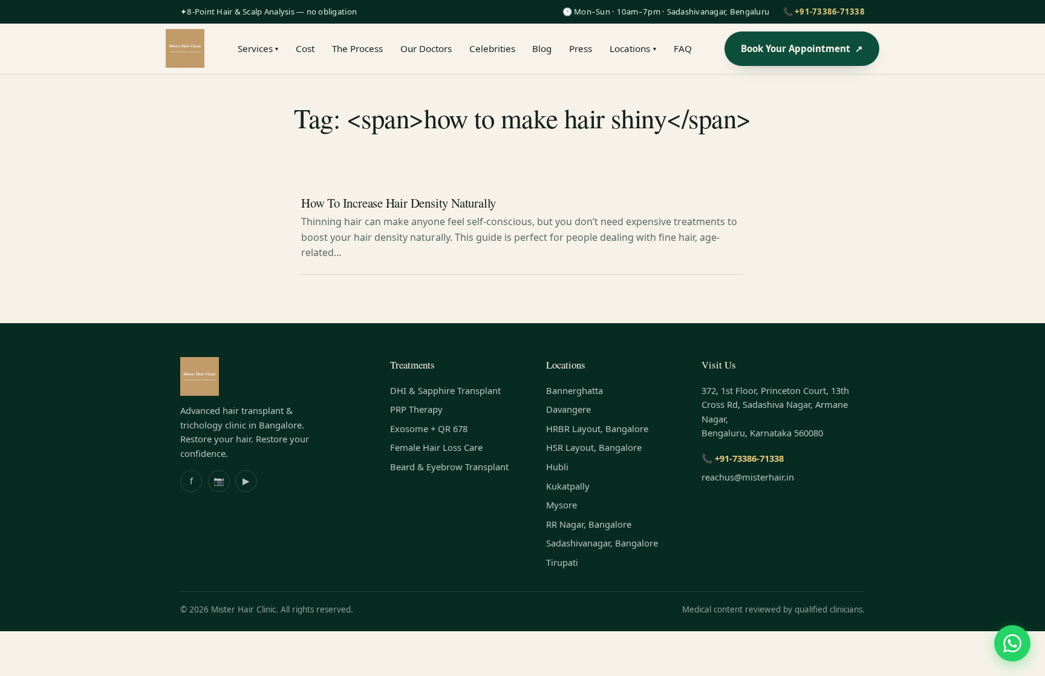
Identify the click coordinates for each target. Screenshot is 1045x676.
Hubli (557, 467)
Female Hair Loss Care (436, 447)
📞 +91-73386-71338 (824, 11)
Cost (305, 48)
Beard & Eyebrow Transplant (449, 467)
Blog (542, 48)
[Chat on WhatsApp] (1012, 643)
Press (580, 48)
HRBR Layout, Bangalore (597, 428)
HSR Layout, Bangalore (594, 447)
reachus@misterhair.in (748, 477)
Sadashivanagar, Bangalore (602, 543)
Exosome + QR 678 (428, 428)
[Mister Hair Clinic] (185, 48)
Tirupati (562, 562)
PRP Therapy (416, 409)
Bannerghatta (574, 390)
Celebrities (492, 48)
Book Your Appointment (802, 48)
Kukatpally (568, 486)
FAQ (683, 48)
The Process (357, 48)
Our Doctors (426, 48)
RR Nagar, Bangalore (588, 524)
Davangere (568, 409)
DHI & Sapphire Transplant (445, 390)
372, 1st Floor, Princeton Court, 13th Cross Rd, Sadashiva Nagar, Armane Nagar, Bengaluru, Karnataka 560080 (775, 411)
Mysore (561, 505)
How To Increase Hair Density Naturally (398, 202)
